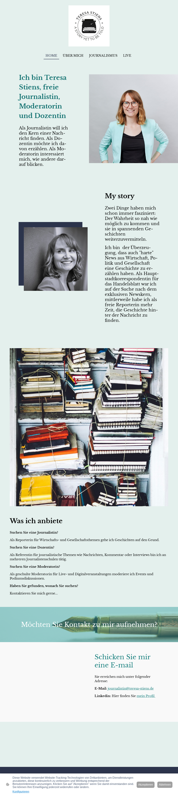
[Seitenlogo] (89, 25)
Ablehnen (165, 784)
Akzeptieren (145, 784)
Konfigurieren (21, 791)
